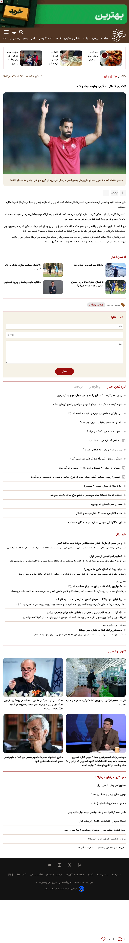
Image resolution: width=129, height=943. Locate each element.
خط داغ (121, 535)
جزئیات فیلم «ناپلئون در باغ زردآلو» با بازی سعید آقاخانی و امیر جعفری (12, 57)
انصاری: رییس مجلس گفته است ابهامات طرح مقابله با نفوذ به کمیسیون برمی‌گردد (75, 477)
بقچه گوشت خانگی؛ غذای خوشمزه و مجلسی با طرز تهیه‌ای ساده (87, 404)
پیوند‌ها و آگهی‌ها (75, 875)
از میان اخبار (118, 257)
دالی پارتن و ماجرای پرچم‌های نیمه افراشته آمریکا (95, 413)
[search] (21, 32)
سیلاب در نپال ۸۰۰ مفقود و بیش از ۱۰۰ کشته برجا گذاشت (89, 468)
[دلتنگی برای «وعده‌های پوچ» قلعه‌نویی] (53, 287)
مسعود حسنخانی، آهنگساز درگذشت (103, 431)
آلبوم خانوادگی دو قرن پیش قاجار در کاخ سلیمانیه (95, 522)
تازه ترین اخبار (116, 387)
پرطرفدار (95, 387)
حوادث (86, 38)
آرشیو (90, 875)
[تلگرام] (49, 865)
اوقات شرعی (36, 875)
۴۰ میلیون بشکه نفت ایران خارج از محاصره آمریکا (95, 586)
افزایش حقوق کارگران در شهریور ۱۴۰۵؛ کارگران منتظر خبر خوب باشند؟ (96, 703)
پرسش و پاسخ (54, 875)
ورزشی (95, 38)
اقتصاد (58, 38)
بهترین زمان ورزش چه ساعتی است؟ (102, 450)
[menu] (6, 32)
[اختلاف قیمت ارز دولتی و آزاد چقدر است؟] (71, 58)
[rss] (80, 865)
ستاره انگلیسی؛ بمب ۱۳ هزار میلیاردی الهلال (99, 513)
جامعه (3, 38)
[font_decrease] (106, 193)
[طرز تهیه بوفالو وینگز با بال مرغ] (111, 58)
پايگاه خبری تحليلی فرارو (58, 882)
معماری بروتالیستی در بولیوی (106, 504)
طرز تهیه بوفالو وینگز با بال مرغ (93, 56)
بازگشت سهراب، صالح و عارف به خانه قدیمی (22, 267)
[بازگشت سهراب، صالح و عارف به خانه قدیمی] (53, 270)
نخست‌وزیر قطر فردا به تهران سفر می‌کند (100, 630)
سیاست (104, 38)
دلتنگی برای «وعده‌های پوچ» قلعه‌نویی (22, 282)
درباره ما (116, 875)
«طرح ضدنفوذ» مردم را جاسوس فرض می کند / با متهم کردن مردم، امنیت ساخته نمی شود (33, 759)
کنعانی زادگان (96, 305)
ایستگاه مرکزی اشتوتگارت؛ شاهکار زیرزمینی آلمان (96, 459)
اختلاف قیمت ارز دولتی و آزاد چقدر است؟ (53, 57)
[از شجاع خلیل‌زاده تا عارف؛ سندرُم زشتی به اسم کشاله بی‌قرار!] (115, 287)
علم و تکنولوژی (46, 38)
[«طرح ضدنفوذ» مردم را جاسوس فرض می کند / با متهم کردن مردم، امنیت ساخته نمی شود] (33, 733)
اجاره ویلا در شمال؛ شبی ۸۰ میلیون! (103, 486)
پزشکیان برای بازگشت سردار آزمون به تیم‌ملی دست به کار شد (89, 599)
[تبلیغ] (64, 14)
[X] (70, 865)
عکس (33, 38)
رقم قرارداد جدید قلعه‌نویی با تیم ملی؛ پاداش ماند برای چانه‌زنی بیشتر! (84, 612)
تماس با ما (102, 875)
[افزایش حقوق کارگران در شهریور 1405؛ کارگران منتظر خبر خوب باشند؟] (96, 677)
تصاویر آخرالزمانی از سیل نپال (104, 441)
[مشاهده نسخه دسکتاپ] (14, 32)
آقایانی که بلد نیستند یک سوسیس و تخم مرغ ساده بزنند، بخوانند (86, 495)
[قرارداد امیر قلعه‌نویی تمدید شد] (115, 270)
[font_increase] (123, 193)
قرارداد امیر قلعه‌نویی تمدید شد (88, 265)
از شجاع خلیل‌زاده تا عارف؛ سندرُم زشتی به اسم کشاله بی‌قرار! (87, 284)
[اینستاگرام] (59, 865)
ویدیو (25, 38)
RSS (10, 875)
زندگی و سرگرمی (72, 38)
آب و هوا (21, 875)
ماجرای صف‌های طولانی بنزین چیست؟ (101, 422)
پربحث (78, 387)
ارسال (64, 371)
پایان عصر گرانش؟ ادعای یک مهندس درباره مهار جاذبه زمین (89, 395)
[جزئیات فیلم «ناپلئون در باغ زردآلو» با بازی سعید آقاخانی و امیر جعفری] (31, 58)
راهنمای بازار (14, 38)
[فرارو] (118, 35)
